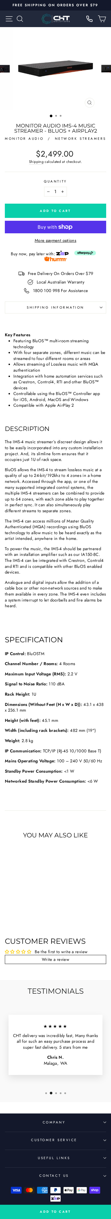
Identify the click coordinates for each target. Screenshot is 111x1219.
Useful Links (54, 1157)
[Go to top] (95, 1165)
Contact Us (54, 1175)
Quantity (55, 181)
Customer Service (54, 1139)
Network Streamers (80, 138)
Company (54, 1122)
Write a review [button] (55, 959)
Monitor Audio (25, 138)
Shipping (36, 161)
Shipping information (55, 307)
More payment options (55, 241)
